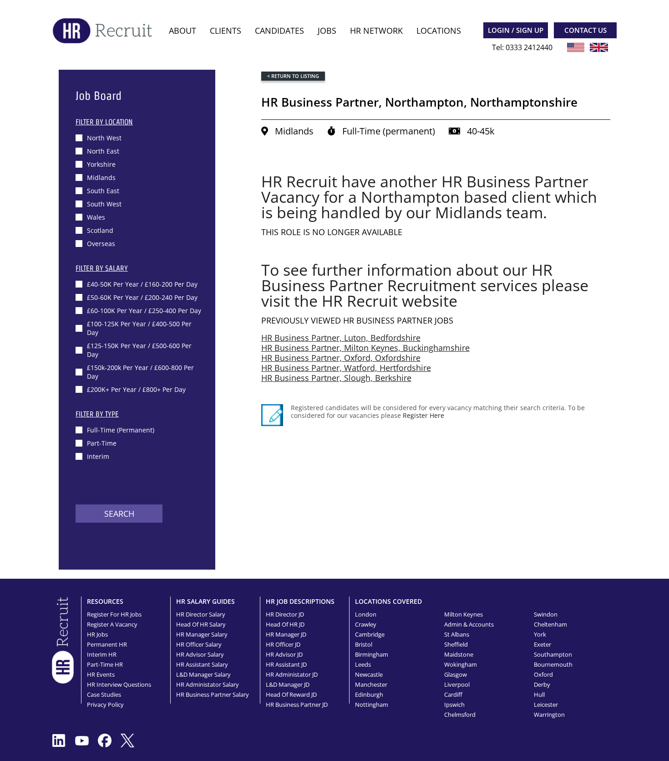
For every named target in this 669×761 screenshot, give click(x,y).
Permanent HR (107, 644)
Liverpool (457, 684)
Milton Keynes (463, 614)
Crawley (365, 624)
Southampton (553, 654)
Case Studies (104, 694)
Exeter (542, 644)
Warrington (549, 714)
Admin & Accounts (469, 624)
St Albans (456, 634)
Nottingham (371, 704)
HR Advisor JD (284, 654)
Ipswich (454, 704)
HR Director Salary (200, 614)
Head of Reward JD (291, 694)
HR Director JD (285, 614)
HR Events (101, 674)
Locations (438, 30)
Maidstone (458, 654)
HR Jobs (97, 634)
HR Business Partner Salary (212, 694)
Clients (225, 30)
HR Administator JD (292, 674)
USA (575, 47)
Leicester (546, 704)
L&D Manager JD (287, 684)
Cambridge (370, 634)
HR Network (376, 30)
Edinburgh (369, 694)
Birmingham (371, 654)
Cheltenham (550, 624)
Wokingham (460, 664)
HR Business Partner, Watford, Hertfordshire (346, 367)
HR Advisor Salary (200, 654)
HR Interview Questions (119, 684)
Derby (542, 684)
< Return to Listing (293, 75)
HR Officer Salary (199, 644)
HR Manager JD (286, 634)
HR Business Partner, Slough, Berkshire (336, 377)
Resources (105, 601)
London (365, 614)
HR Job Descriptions (300, 601)
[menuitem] (182, 31)
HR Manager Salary (202, 634)
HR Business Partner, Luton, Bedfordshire (341, 337)
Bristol (363, 644)
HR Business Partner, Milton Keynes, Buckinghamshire (365, 347)
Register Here (423, 415)
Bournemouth (553, 664)
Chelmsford (460, 714)
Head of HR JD (285, 624)
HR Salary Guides (205, 601)
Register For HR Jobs (114, 614)
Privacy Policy (105, 704)
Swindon (546, 614)
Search (119, 513)
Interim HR (102, 654)
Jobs (327, 30)
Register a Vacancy (112, 624)
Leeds (363, 664)
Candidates (279, 30)
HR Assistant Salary (202, 664)
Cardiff (453, 694)
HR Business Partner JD (297, 704)
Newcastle (369, 674)
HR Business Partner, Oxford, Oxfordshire (341, 357)
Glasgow (455, 674)
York (540, 634)
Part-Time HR (105, 664)
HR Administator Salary (207, 684)
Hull (539, 694)
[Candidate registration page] (272, 415)
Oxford (543, 674)
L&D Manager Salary (203, 674)
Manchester (371, 684)
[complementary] (63, 639)
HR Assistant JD (286, 664)
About (182, 30)
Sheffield (456, 644)
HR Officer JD (283, 644)
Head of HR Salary (201, 624)
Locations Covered (388, 601)
